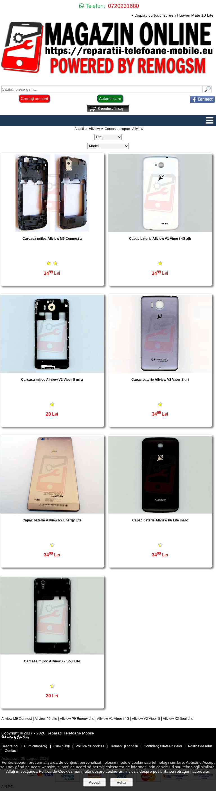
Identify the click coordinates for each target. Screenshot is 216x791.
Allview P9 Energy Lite (77, 719)
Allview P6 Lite (46, 719)
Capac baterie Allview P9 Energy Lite (52, 520)
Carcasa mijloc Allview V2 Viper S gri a (52, 380)
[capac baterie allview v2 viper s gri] (160, 371)
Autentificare (110, 98)
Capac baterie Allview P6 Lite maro (160, 520)
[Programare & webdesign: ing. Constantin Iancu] (15, 738)
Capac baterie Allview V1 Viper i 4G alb (160, 239)
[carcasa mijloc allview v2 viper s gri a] (52, 371)
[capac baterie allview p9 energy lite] (52, 512)
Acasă (79, 129)
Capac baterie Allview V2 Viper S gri (160, 380)
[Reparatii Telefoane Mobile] (108, 74)
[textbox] (101, 89)
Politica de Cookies (56, 771)
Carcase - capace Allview (124, 129)
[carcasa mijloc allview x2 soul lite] (52, 653)
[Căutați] (207, 91)
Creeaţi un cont (34, 98)
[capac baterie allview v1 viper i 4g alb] (160, 230)
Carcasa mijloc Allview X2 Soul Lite (52, 661)
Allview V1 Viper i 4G (113, 719)
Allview (94, 129)
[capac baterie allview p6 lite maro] (160, 512)
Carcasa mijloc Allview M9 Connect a (52, 239)
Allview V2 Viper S (146, 719)
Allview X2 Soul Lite (178, 719)
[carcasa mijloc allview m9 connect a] (52, 230)
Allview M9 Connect (16, 719)
